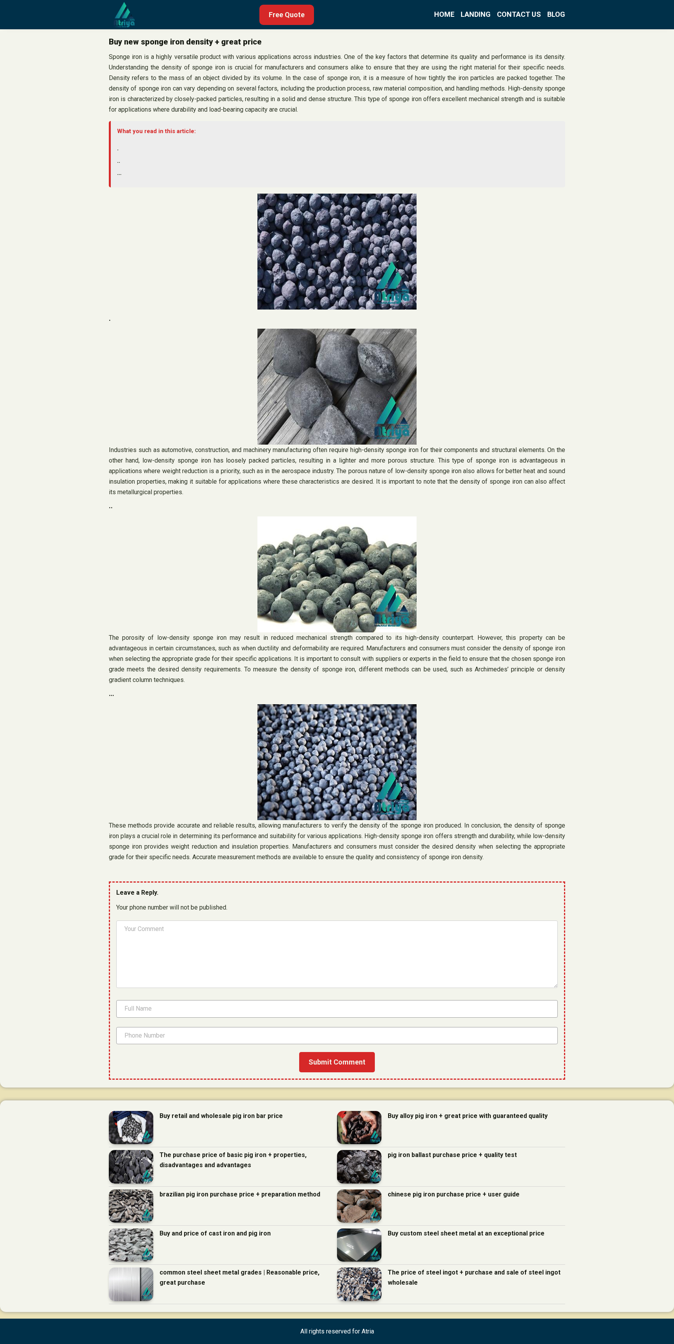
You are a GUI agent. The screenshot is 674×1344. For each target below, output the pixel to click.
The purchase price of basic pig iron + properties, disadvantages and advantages (233, 1160)
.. (118, 160)
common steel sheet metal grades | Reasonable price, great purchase (239, 1277)
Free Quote (287, 15)
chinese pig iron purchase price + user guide (454, 1194)
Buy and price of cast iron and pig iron (215, 1233)
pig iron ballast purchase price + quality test (452, 1155)
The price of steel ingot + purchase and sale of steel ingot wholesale (474, 1277)
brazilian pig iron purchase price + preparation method (240, 1194)
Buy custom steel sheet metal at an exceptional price (466, 1233)
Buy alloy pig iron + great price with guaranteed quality (468, 1116)
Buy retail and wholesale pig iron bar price (221, 1116)
